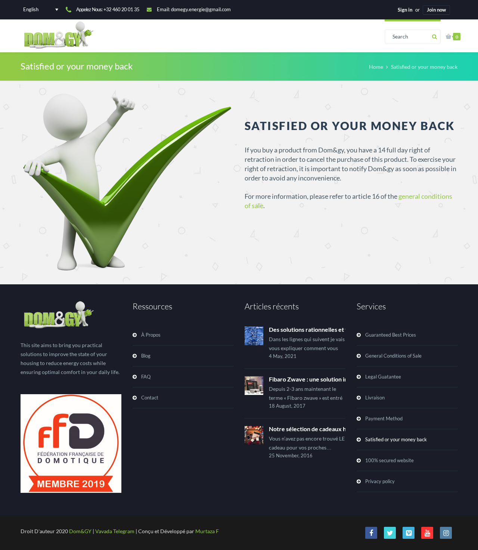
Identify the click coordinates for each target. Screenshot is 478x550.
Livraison (375, 398)
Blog (145, 356)
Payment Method (384, 418)
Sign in (405, 10)
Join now (436, 10)
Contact (149, 398)
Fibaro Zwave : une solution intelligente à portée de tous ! (344, 379)
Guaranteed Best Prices (390, 335)
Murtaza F (207, 531)
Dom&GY (80, 531)
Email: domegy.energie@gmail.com (194, 9)
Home (376, 67)
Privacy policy (380, 481)
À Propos (151, 335)
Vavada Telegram (114, 531)
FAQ (145, 377)
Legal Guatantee (383, 377)
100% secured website (389, 460)
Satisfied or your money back (396, 439)
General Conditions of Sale (393, 356)
